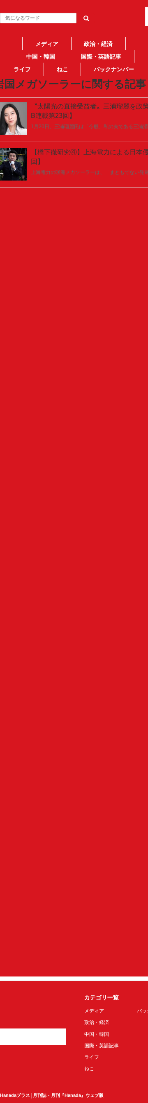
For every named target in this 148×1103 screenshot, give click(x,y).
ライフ (22, 69)
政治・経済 (98, 44)
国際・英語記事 (101, 56)
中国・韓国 (40, 56)
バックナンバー (114, 69)
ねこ (62, 69)
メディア (46, 44)
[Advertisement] (74, 150)
